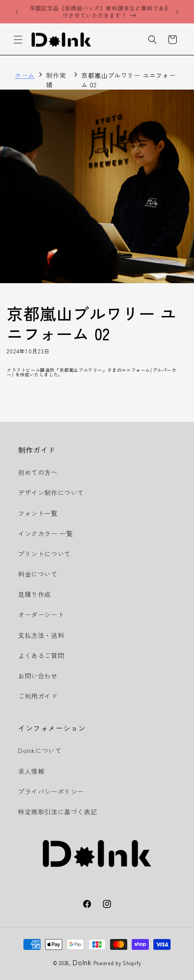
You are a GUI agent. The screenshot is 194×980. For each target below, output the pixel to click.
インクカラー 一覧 (45, 533)
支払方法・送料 (41, 635)
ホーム (25, 75)
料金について (38, 573)
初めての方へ (38, 472)
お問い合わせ (38, 675)
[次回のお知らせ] (177, 12)
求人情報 (31, 771)
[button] (18, 40)
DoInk (82, 962)
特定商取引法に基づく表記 (57, 811)
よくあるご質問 (41, 655)
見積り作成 (34, 594)
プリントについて (44, 553)
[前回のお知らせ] (17, 12)
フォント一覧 (38, 513)
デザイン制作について (51, 492)
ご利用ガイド (38, 695)
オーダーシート (41, 614)
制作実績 (56, 80)
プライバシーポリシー (51, 791)
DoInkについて (39, 750)
